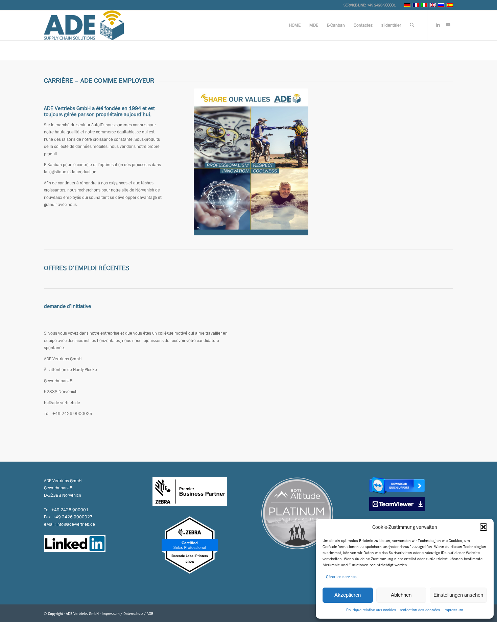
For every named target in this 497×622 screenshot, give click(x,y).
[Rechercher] (412, 25)
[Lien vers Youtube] (448, 25)
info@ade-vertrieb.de (75, 524)
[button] (483, 527)
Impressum (453, 610)
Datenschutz (133, 613)
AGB (150, 613)
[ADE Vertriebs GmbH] (84, 25)
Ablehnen (401, 595)
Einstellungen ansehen (458, 595)
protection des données (420, 610)
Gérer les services (341, 576)
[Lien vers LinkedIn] (438, 25)
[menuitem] (295, 25)
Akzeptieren (347, 595)
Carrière (53, 49)
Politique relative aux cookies (371, 610)
